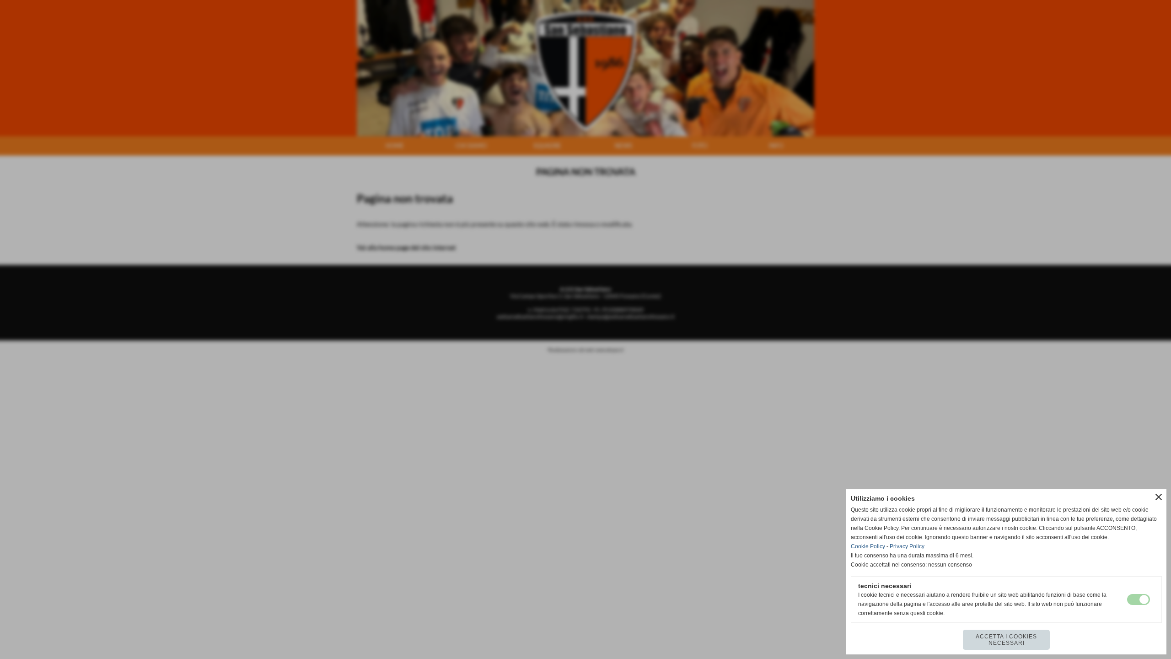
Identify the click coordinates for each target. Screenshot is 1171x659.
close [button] (1158, 497)
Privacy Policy (907, 546)
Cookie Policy (868, 546)
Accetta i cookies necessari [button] (1006, 639)
